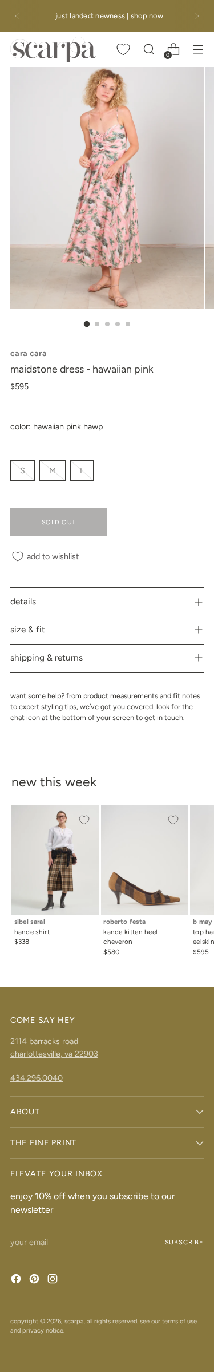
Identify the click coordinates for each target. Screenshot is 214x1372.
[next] (196, 16)
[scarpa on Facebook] (17, 1280)
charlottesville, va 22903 (54, 1054)
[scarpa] (53, 49)
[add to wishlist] (84, 820)
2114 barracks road (44, 1041)
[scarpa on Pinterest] (35, 1280)
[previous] (17, 16)
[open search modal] (148, 49)
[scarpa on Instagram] (53, 1280)
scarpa (74, 1321)
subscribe (184, 1242)
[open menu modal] (197, 49)
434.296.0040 (36, 1078)
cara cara (28, 353)
